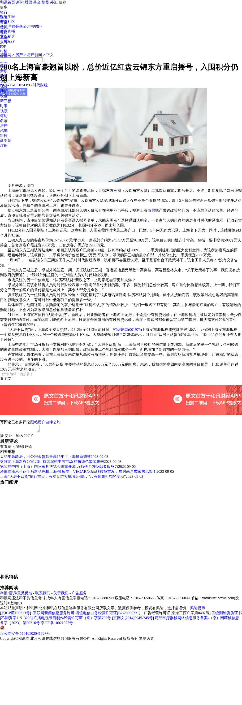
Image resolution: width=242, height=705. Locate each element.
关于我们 (61, 643)
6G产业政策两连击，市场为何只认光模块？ (38, 607)
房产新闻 (34, 55)
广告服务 (79, 643)
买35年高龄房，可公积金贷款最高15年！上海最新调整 (45, 457)
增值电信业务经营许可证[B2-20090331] (107, 663)
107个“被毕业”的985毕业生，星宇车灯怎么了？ (41, 597)
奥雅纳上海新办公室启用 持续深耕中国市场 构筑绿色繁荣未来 (52, 462)
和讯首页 (7, 2)
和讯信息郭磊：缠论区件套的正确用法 (34, 617)
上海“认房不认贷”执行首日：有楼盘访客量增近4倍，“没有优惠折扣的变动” (63, 476)
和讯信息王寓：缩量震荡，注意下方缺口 (38, 627)
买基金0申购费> (28, 26)
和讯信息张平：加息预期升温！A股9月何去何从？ (42, 582)
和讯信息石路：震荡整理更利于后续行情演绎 (40, 622)
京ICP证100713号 (15, 663)
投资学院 (7, 16)
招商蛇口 (120, 330)
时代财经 (40, 85)
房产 (4, 126)
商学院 (5, 141)
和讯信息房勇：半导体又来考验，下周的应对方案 (41, 587)
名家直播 (7, 31)
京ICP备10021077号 (57, 672)
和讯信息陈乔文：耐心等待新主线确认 (34, 612)
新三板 (5, 101)
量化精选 (7, 36)
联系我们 (42, 643)
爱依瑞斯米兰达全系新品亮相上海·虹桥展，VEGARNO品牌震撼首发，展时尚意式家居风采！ (78, 471)
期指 (4, 91)
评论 (4, 116)
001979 (135, 330)
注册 (4, 146)
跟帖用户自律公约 (45, 422)
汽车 (4, 131)
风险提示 (197, 658)
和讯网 (5, 55)
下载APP (7, 41)
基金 (37, 2)
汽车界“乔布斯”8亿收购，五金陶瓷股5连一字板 (41, 602)
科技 (4, 136)
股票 (28, 2)
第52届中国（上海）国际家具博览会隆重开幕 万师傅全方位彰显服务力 (59, 466)
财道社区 (7, 21)
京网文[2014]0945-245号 (133, 668)
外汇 (54, 2)
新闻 (20, 2)
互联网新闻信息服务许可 (53, 663)
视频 (4, 111)
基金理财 (7, 26)
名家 (4, 121)
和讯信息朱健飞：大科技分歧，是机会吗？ (36, 592)
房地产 (157, 210)
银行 (4, 12)
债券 (62, 2)
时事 (4, 106)
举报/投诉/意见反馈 (16, 643)
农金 (4, 96)
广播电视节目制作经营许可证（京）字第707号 (72, 668)
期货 (45, 2)
